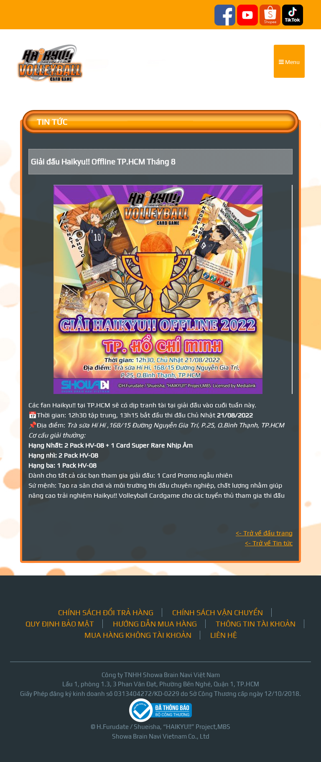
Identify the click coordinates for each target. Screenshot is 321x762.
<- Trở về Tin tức (269, 543)
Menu (292, 62)
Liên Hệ (223, 635)
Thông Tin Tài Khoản (256, 623)
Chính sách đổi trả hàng (105, 612)
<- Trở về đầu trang (264, 533)
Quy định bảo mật (59, 623)
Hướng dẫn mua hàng (155, 623)
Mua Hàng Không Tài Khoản (137, 635)
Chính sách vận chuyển (217, 612)
